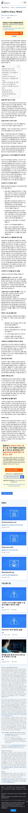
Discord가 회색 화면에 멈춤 (12, 630)
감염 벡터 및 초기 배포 (8, 68)
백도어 (6, 15)
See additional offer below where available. (12, 28)
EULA (23, 28)
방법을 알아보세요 (9, 715)
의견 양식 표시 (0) (7, 493)
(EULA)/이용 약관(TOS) (8, 767)
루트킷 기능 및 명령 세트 (9, 84)
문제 (3, 607)
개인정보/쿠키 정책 (17, 767)
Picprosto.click (7, 547)
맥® (18, 480)
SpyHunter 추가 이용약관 (10, 789)
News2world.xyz (8, 572)
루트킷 (12, 7)
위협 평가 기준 (10, 781)
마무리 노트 (5, 96)
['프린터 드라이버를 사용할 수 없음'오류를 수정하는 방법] (14, 594)
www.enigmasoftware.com (10, 734)
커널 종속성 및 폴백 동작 (9, 94)
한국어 (22, 2)
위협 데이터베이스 (5, 7)
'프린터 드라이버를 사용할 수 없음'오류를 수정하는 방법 (13, 604)
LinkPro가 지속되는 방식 (8, 76)
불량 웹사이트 (5, 525)
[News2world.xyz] (14, 563)
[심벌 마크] (5, 2)
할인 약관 (10, 714)
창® (15, 480)
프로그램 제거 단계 (10, 787)
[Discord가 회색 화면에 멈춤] (14, 621)
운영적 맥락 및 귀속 (7, 92)
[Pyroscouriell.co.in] (14, 513)
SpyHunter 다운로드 (12, 470)
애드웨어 (11, 525)
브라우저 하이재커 (18, 525)
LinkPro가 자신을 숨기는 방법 (10, 82)
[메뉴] (25, 2)
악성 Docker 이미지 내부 (9, 70)
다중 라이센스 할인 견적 (12, 476)
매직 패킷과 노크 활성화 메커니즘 (10, 79)
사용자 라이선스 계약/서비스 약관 (16, 713)
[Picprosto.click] (14, 538)
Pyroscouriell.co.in (9, 522)
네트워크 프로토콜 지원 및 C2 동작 (10, 87)
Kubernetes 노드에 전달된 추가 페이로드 (10, 73)
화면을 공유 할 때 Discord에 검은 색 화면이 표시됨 (13, 656)
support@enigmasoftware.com (18, 745)
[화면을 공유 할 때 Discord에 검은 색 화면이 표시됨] (14, 646)
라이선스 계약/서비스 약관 (21, 778)
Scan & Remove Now (12, 33)
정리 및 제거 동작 (7, 90)
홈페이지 (3, 787)
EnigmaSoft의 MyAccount (14, 746)
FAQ (4, 781)
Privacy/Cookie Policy (9, 29)
